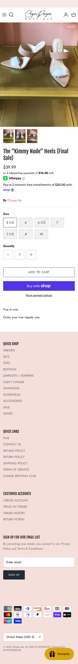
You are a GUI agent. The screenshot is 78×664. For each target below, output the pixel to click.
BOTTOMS (9, 369)
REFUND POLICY (14, 450)
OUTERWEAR (11, 395)
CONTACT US (12, 444)
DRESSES (9, 350)
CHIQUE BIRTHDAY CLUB (19, 476)
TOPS (6, 363)
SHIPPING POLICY (15, 463)
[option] (39, 74)
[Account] (64, 14)
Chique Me (14, 200)
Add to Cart (39, 272)
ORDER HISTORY (14, 513)
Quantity (8, 246)
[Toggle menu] (4, 14)
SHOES (8, 413)
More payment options (39, 295)
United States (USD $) (20, 637)
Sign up (14, 575)
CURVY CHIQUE (13, 382)
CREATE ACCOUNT (15, 500)
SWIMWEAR (11, 388)
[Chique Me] (39, 15)
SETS (6, 357)
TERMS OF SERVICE (16, 469)
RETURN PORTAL (14, 519)
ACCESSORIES (12, 401)
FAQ (6, 438)
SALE (6, 407)
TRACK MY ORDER (15, 506)
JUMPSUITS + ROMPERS (18, 375)
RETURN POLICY (13, 457)
